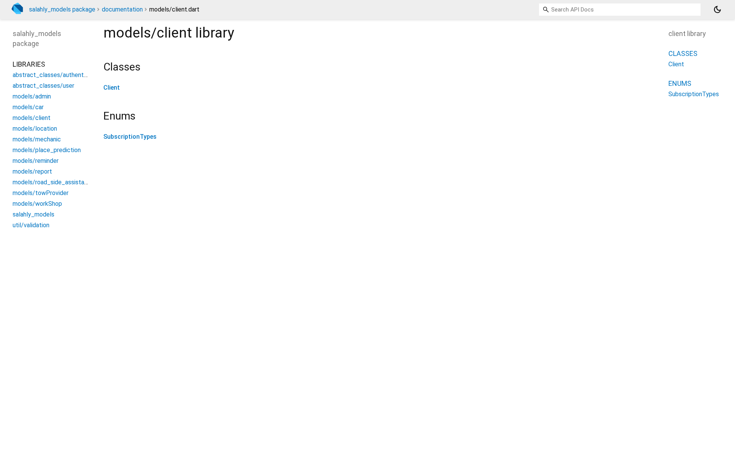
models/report (32, 171)
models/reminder (36, 160)
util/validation (31, 225)
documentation (122, 9)
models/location (35, 128)
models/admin (32, 96)
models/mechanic (37, 139)
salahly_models (33, 214)
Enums (679, 83)
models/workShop (37, 203)
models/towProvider (41, 193)
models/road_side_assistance (53, 182)
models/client (32, 117)
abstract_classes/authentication (57, 75)
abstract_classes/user (43, 85)
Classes (682, 53)
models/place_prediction (47, 150)
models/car (28, 107)
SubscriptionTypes (130, 136)
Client (111, 87)
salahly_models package (62, 9)
